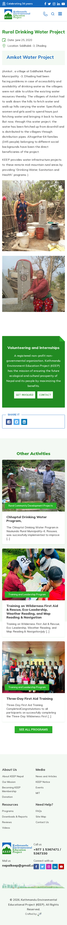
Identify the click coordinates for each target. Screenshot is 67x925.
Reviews (7, 822)
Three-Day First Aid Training (29, 698)
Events (40, 787)
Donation (7, 796)
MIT (38, 793)
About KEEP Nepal (13, 776)
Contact (45, 394)
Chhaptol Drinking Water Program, (26, 519)
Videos (6, 827)
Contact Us (42, 822)
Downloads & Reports (15, 816)
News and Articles (46, 776)
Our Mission (9, 782)
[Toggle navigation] (59, 14)
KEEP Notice (43, 782)
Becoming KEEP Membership (11, 789)
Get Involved (24, 394)
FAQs (39, 811)
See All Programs (33, 729)
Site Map (41, 816)
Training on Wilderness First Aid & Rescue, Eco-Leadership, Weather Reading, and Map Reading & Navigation (32, 612)
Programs (8, 811)
